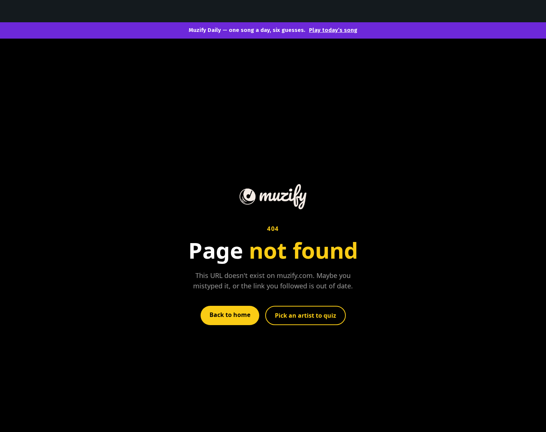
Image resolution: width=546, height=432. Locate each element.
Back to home (229, 315)
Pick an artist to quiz (305, 315)
